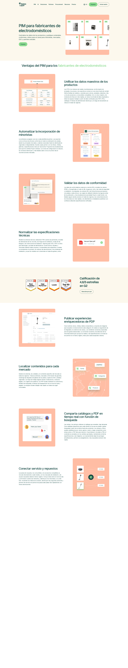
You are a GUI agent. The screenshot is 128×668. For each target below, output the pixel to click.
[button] (35, 4)
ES (86, 4)
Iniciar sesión (103, 4)
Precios (74, 4)
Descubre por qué (87, 291)
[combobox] (86, 4)
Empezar (93, 4)
